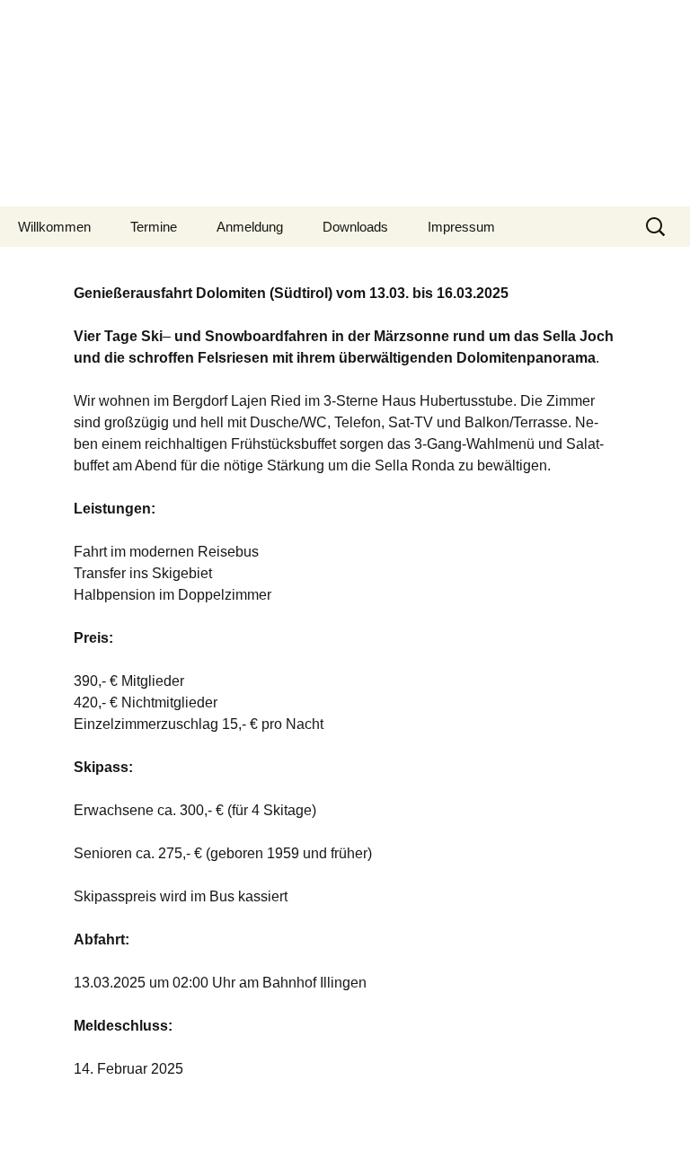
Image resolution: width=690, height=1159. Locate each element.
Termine (153, 226)
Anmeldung (250, 226)
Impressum (461, 226)
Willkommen (54, 226)
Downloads (355, 226)
